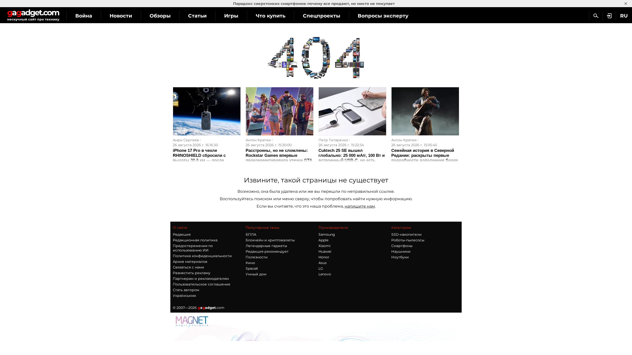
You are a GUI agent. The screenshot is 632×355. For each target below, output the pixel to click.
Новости (121, 16)
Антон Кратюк (258, 140)
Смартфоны (402, 246)
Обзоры (160, 16)
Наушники (401, 251)
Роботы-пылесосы (407, 240)
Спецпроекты (321, 16)
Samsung (326, 234)
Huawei (324, 251)
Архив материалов (190, 261)
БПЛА (251, 234)
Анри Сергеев (186, 140)
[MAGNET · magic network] (192, 327)
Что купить (270, 16)
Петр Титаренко (333, 140)
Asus (322, 263)
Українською (184, 295)
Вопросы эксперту (383, 16)
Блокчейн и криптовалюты (270, 240)
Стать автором (186, 290)
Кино (250, 263)
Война (83, 16)
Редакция (182, 234)
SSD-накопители (406, 234)
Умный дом (256, 274)
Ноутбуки (400, 257)
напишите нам (360, 206)
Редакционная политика (195, 240)
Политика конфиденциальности (202, 256)
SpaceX (252, 268)
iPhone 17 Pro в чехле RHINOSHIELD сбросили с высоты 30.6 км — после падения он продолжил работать (206, 158)
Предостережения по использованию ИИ (193, 248)
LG (320, 268)
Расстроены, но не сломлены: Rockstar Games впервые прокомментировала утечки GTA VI (279, 158)
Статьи (197, 16)
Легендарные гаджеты (266, 246)
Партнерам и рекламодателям (201, 278)
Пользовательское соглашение (201, 284)
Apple (323, 240)
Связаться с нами (188, 267)
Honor (323, 257)
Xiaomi (324, 246)
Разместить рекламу (191, 273)
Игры (231, 16)
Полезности (257, 257)
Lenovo (324, 274)
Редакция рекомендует (267, 251)
